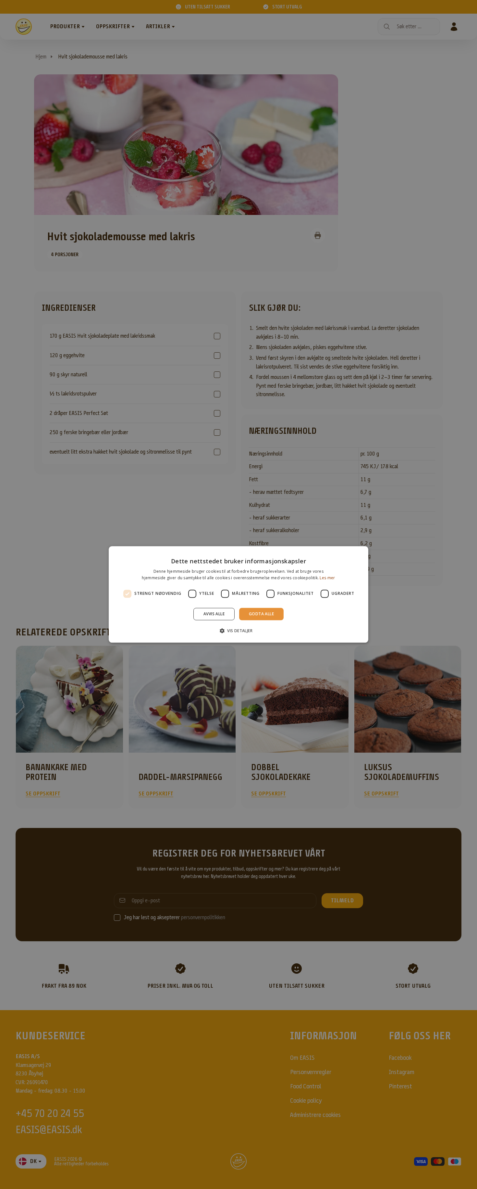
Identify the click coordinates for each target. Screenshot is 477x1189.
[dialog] (238, 594)
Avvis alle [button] (214, 614)
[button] (238, 631)
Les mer (327, 578)
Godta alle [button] (261, 614)
